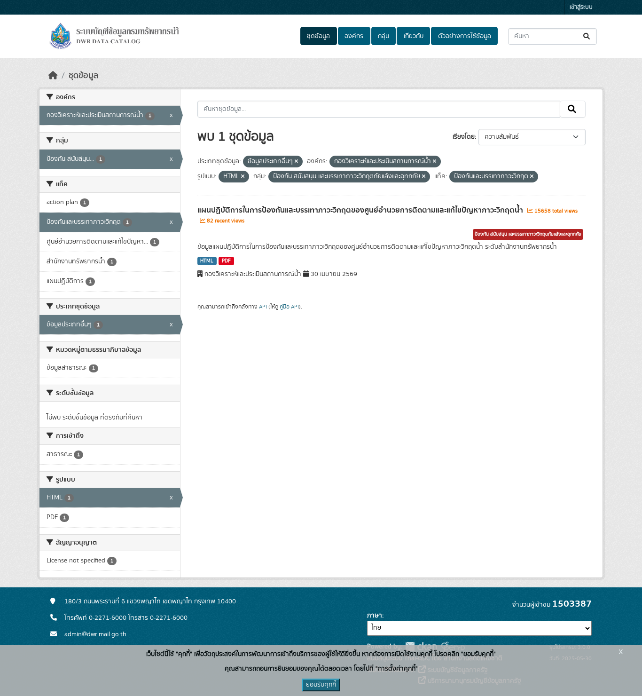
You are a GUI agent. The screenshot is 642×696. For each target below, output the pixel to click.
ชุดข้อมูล (318, 36)
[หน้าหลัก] (53, 76)
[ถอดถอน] (296, 162)
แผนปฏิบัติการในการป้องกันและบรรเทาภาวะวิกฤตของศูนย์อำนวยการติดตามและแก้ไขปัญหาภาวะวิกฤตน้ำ (361, 210)
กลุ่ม (383, 36)
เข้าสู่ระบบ (581, 7)
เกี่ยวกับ (413, 36)
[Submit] (587, 36)
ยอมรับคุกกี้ (321, 684)
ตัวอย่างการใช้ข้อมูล (464, 36)
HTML (206, 261)
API (263, 306)
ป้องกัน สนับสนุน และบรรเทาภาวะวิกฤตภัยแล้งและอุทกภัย (528, 234)
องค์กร (353, 36)
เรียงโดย (464, 137)
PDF (226, 261)
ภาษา (374, 615)
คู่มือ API (289, 306)
